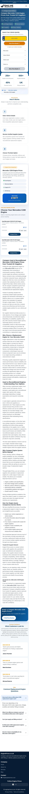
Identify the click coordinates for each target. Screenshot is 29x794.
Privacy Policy (9, 792)
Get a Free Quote (14, 43)
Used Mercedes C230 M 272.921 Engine (11, 221)
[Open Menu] (26, 6)
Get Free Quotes (9, 618)
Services (3, 769)
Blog (2, 772)
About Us (3, 767)
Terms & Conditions (19, 792)
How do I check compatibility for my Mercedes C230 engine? (11, 732)
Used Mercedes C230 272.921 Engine (11, 239)
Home (2, 764)
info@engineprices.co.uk (8, 777)
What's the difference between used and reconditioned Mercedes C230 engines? (13, 713)
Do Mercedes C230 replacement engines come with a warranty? (13, 725)
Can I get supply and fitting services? (12, 719)
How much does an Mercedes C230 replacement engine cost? (11, 698)
